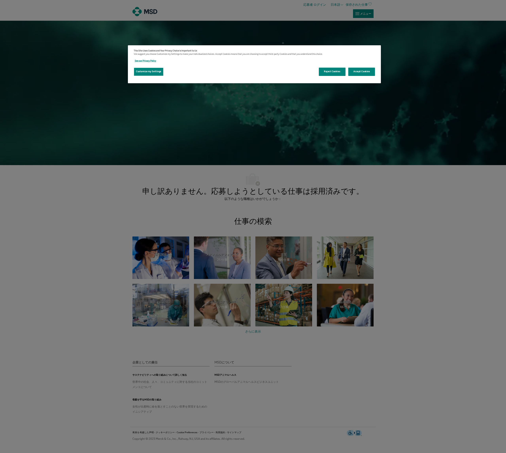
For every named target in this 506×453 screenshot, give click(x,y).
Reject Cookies (332, 71)
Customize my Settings (148, 71)
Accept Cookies (361, 71)
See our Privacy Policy (145, 61)
